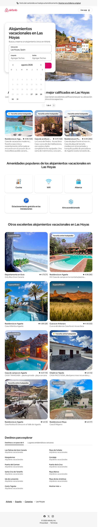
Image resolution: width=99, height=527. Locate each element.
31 (17, 99)
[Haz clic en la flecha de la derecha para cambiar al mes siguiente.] (41, 65)
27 (32, 94)
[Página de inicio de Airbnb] (11, 10)
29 (41, 94)
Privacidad (44, 523)
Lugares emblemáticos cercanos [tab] (41, 443)
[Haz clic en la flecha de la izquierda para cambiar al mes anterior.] (13, 65)
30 (13, 99)
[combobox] (30, 49)
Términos (53, 523)
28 (36, 94)
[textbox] (19, 58)
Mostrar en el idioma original (69, 3)
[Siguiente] (54, 105)
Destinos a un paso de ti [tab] (14, 443)
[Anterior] (43, 105)
